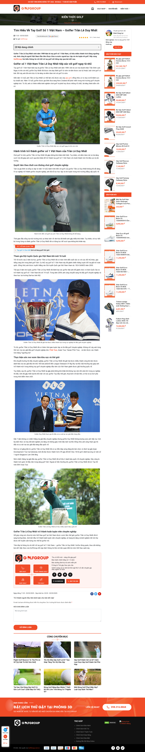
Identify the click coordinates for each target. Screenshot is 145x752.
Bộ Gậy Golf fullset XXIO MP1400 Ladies (123, 95)
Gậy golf (22, 571)
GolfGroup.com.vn (34, 748)
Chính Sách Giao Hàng (83, 735)
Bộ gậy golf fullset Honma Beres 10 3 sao (123, 78)
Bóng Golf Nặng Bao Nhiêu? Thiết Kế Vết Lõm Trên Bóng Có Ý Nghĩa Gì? (57, 689)
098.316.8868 (118, 707)
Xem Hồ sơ (118, 47)
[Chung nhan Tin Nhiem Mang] (126, 722)
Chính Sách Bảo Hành (83, 725)
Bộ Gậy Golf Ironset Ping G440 (123, 128)
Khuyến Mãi (113, 9)
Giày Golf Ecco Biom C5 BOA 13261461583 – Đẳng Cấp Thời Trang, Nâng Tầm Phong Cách (123, 270)
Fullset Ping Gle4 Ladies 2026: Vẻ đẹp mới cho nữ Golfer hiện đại (122, 321)
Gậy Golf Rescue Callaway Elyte (122, 162)
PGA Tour (53, 350)
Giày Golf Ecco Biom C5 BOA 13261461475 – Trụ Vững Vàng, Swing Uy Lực (123, 287)
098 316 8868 (101, 2)
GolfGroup (23, 39)
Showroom (118, 2)
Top (6, 743)
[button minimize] (98, 47)
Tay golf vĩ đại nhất (24, 250)
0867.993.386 (73, 581)
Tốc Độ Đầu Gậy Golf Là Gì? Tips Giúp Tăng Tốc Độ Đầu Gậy (57, 661)
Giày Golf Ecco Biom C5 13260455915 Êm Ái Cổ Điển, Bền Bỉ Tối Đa (123, 219)
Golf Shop (101, 9)
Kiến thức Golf (75, 23)
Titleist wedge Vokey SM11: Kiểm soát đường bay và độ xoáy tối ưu (123, 304)
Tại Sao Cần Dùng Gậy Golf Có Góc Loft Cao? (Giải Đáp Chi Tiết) (27, 688)
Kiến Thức (125, 9)
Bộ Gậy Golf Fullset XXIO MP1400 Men (123, 111)
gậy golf (68, 78)
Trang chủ (92, 8)
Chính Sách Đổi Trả (82, 729)
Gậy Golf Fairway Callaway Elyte (122, 179)
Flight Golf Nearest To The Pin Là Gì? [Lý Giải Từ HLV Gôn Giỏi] (27, 661)
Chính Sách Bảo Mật (83, 738)
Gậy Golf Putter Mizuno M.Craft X (122, 145)
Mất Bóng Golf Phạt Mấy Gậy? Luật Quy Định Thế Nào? (86, 688)
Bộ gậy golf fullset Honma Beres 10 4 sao (123, 61)
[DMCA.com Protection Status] (110, 722)
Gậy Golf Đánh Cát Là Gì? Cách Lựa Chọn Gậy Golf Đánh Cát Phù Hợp (87, 662)
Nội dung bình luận (21, 607)
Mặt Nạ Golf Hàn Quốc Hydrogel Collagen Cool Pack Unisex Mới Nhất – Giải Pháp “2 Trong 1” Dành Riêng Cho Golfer (123, 202)
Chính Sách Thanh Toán (84, 732)
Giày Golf (22, 583)
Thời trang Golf (40, 571)
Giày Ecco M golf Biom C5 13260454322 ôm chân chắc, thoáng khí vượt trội (123, 236)
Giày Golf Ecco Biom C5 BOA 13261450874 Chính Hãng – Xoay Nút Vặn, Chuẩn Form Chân (123, 253)
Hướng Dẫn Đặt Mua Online (85, 741)
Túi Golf (41, 583)
